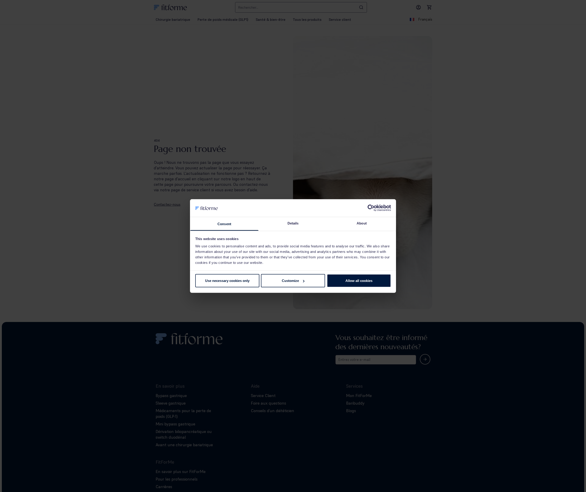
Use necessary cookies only (227, 281)
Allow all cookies (358, 281)
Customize (290, 281)
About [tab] (362, 223)
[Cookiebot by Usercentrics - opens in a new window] (371, 208)
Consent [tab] (224, 224)
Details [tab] (293, 223)
